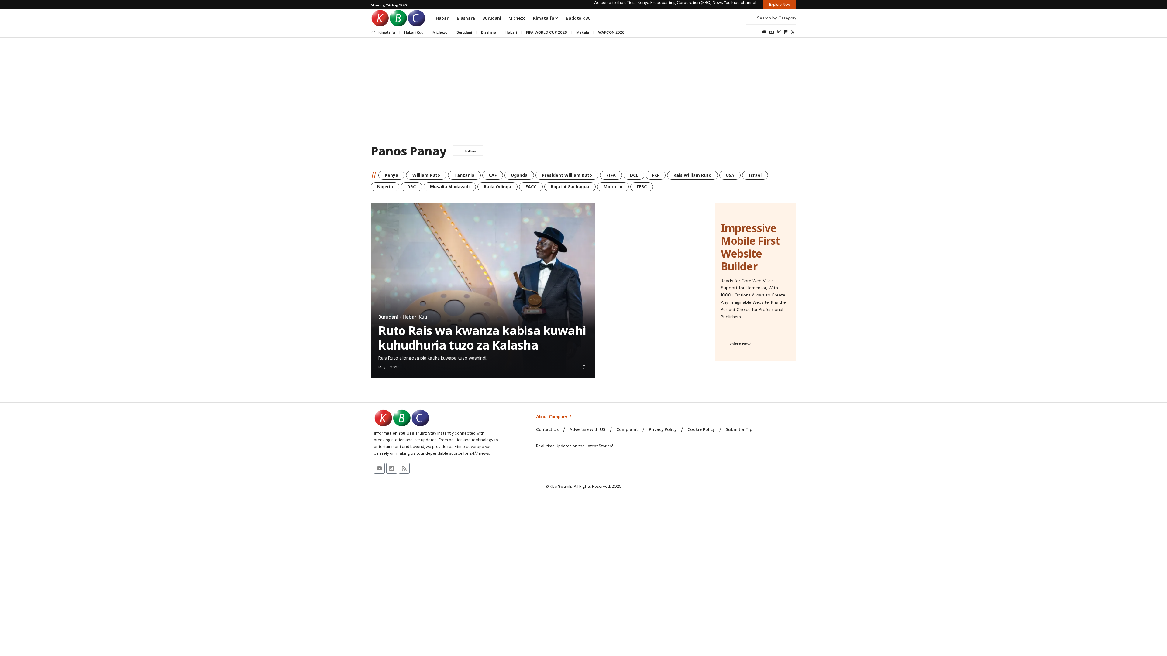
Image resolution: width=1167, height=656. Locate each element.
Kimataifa (386, 32)
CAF (493, 175)
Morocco (613, 187)
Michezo (439, 32)
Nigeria (385, 187)
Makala (582, 32)
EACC (530, 187)
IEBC (642, 187)
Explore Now (739, 344)
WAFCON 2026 (611, 32)
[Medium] (778, 32)
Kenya (391, 175)
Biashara (488, 32)
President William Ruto (567, 175)
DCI (634, 175)
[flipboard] (785, 32)
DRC (411, 187)
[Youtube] (379, 468)
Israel (755, 175)
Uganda (519, 175)
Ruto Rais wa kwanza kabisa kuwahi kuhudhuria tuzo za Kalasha (482, 337)
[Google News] (771, 32)
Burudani (464, 32)
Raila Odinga (497, 187)
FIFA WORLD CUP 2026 (546, 32)
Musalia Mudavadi (450, 187)
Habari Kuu (413, 32)
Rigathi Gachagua (570, 187)
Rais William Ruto (692, 175)
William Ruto (426, 175)
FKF (655, 175)
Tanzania (464, 175)
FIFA (611, 175)
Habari (511, 32)
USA (730, 175)
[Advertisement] (583, 92)
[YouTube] (764, 32)
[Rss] (792, 32)
